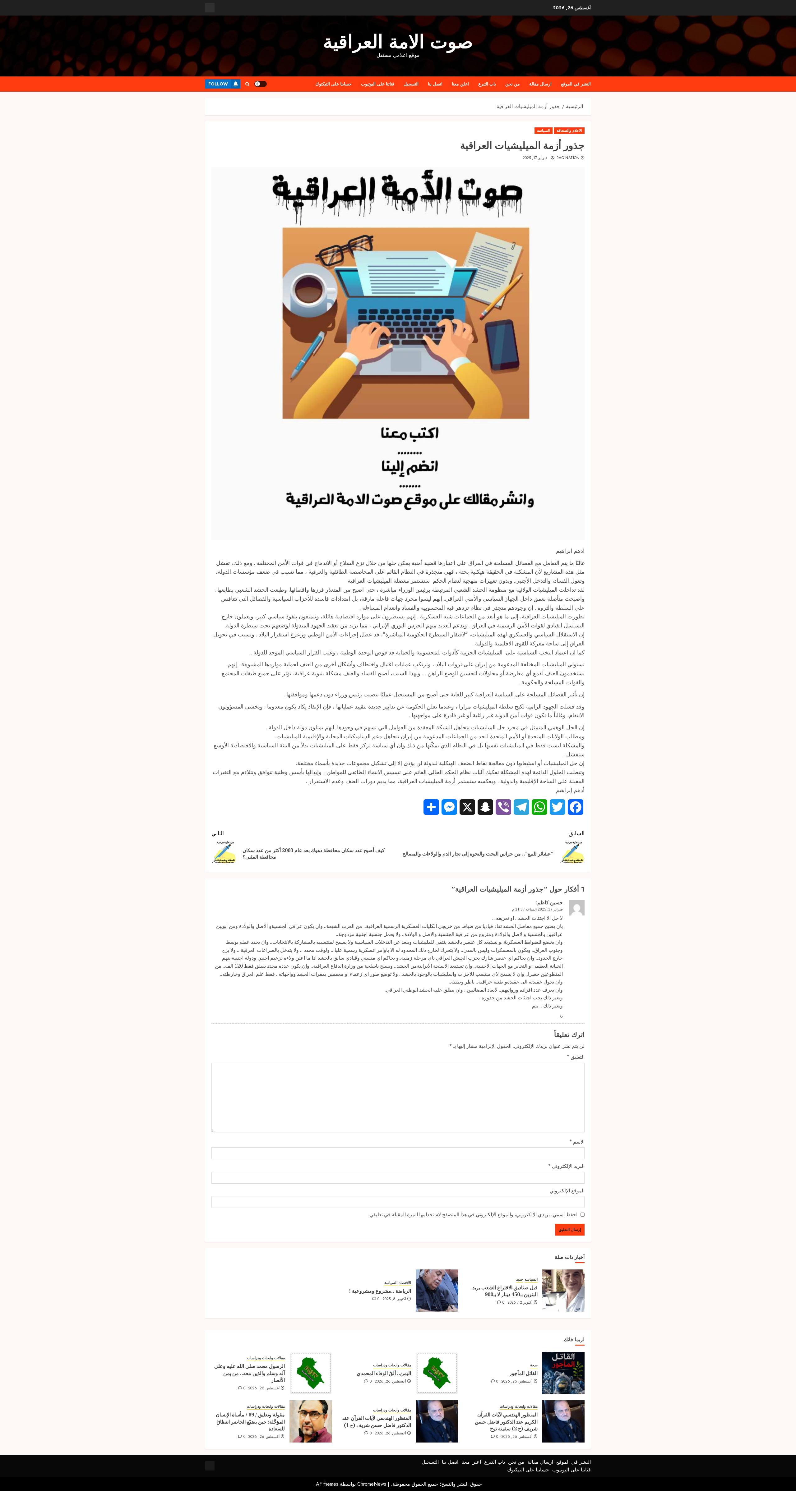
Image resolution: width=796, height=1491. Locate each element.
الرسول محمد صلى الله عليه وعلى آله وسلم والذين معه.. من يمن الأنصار (249, 1373)
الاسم (577, 1141)
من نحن (512, 84)
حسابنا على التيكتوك (333, 84)
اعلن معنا (460, 84)
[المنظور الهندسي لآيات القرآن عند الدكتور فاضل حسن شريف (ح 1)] (437, 1421)
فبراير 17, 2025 (535, 158)
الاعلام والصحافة (569, 130)
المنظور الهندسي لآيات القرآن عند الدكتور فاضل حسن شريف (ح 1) (376, 1421)
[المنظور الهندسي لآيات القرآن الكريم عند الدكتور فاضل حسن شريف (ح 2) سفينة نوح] (563, 1421)
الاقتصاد (405, 1283)
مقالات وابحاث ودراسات (392, 1365)
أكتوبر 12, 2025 (520, 1302)
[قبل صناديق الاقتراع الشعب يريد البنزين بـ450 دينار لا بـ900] (563, 1290)
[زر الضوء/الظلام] (260, 84)
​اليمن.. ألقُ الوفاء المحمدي (384, 1373)
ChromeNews (371, 1484)
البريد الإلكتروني (566, 1166)
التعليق (576, 1056)
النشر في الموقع (576, 84)
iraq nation (568, 158)
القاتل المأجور (523, 1373)
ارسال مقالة (540, 84)
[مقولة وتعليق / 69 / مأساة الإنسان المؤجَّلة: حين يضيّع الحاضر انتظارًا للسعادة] (310, 1421)
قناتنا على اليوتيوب (377, 84)
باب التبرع (487, 84)
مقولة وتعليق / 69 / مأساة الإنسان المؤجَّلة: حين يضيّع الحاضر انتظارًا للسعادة (250, 1421)
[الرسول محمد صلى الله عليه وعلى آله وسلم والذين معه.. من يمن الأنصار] (310, 1373)
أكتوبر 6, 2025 (394, 1299)
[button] (247, 84)
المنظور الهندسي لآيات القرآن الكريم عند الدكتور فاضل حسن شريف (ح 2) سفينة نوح (506, 1421)
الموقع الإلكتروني (567, 1190)
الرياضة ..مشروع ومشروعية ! (380, 1290)
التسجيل (411, 84)
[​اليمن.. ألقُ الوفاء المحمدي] (437, 1373)
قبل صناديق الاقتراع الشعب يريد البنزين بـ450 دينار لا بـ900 (505, 1291)
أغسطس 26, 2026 (517, 1381)
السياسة (543, 130)
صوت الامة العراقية (398, 41)
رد (561, 1015)
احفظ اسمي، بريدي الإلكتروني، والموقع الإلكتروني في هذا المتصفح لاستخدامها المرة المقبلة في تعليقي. (472, 1214)
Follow (218, 84)
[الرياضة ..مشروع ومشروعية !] (437, 1290)
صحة (534, 1365)
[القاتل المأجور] (563, 1373)
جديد (519, 1279)
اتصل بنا (435, 84)
